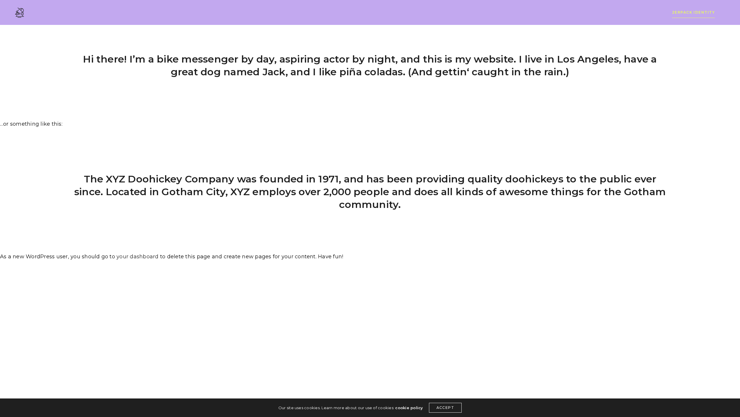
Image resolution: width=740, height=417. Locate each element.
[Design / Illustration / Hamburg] (19, 13)
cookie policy (409, 407)
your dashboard (137, 256)
